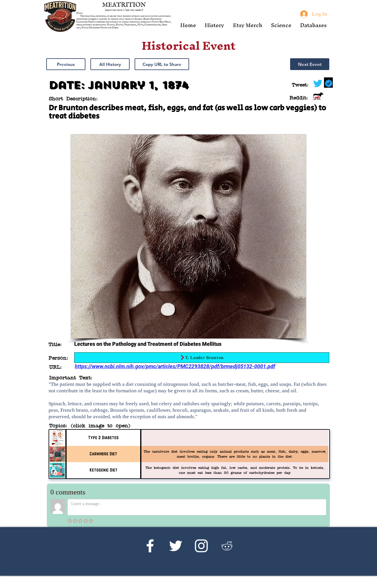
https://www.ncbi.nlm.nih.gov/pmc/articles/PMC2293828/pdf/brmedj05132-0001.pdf (175, 366)
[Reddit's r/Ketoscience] (227, 546)
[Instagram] (201, 546)
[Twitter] (175, 546)
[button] (214, 25)
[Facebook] (150, 546)
